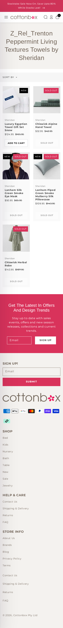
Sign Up (45, 340)
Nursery (8, 451)
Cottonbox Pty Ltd (25, 615)
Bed (5, 437)
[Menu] (6, 17)
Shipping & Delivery (16, 508)
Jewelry (8, 485)
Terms (7, 565)
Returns (8, 515)
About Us (9, 538)
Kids (5, 444)
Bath (6, 458)
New (5, 471)
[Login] (51, 17)
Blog (6, 551)
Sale (5, 478)
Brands (7, 545)
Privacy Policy (12, 558)
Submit (31, 381)
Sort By (8, 77)
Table (6, 465)
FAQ (5, 522)
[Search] (45, 17)
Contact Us (10, 501)
